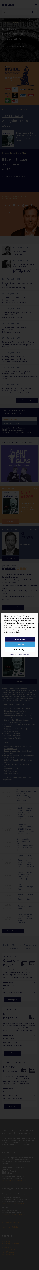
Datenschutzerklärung (23, 654)
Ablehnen (20, 644)
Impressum (13, 654)
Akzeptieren (20, 639)
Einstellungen (20, 649)
